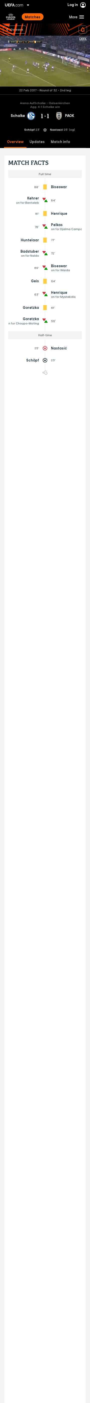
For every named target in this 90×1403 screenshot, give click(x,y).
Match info (60, 142)
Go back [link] (16, 29)
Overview (15, 142)
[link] (33, 17)
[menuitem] (43, 17)
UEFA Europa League (11, 17)
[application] (45, 61)
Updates (37, 142)
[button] (75, 17)
